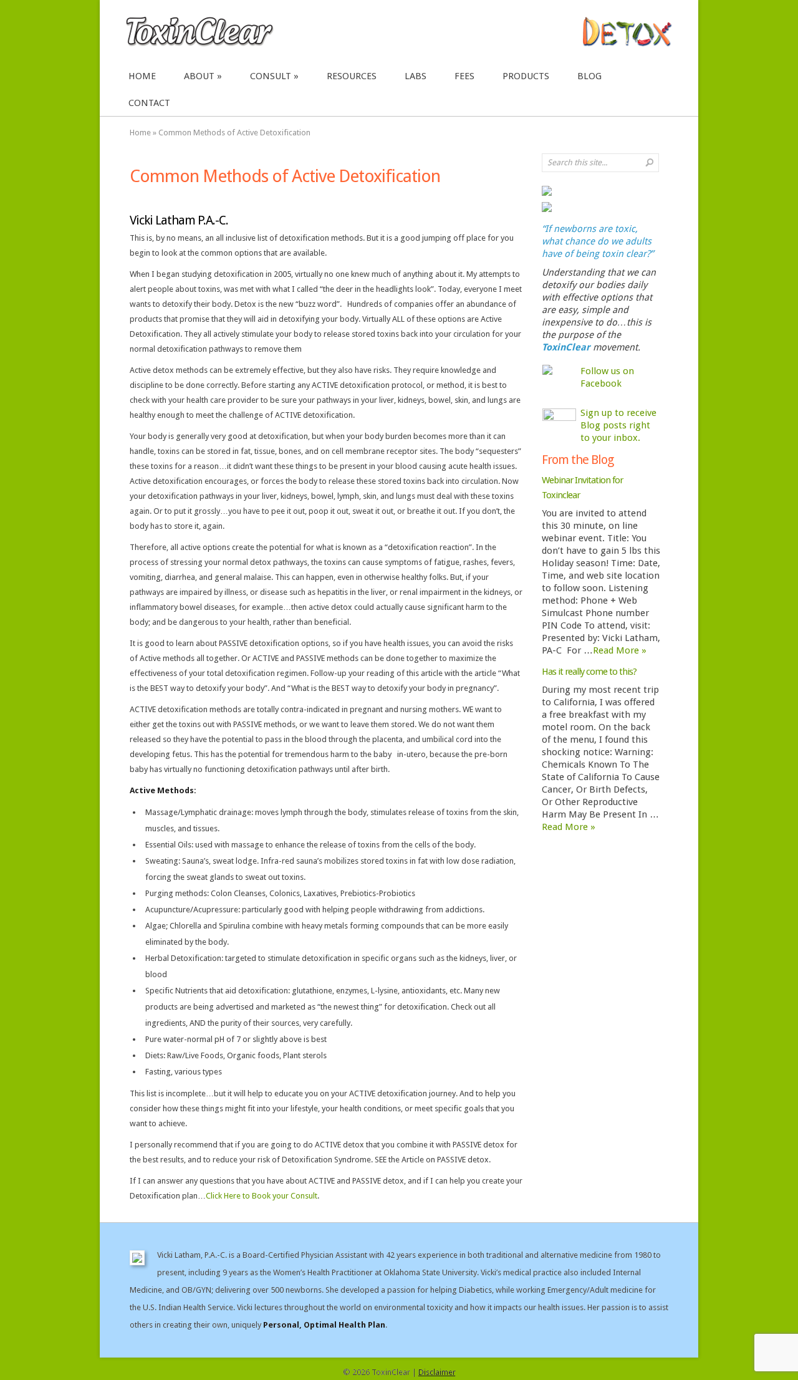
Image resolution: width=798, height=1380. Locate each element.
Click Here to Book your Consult (261, 1195)
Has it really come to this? (589, 671)
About (199, 76)
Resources (352, 76)
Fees (464, 76)
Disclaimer (437, 1372)
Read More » (620, 650)
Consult (270, 76)
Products (525, 76)
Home (142, 76)
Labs (415, 76)
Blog (589, 76)
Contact (149, 103)
